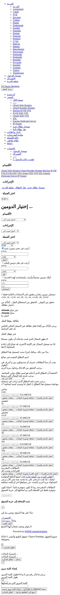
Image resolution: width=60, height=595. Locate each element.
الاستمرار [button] (6, 518)
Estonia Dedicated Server (24, 121)
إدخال (18, 559)
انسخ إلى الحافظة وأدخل (26, 592)
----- (14, 102)
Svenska (17, 67)
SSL (15, 118)
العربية (10, 3)
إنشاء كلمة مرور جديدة (11, 589)
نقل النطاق (21, 187)
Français (17, 36)
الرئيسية (11, 94)
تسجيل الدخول (14, 75)
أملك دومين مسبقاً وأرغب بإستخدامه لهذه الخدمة (27, 277)
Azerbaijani (18, 9)
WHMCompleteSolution (36, 531)
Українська (18, 73)
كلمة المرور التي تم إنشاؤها (14, 583)
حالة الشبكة (12, 137)
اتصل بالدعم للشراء (45, 398)
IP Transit (17, 124)
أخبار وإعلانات (13, 132)
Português (17, 54)
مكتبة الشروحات (15, 135)
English (16, 28)
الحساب (11, 148)
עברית (15, 41)
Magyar (16, 44)
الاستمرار (6, 495)
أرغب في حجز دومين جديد (16, 248)
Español (16, 65)
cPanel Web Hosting (22, 105)
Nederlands (18, 25)
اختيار (4, 260)
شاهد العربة (12, 81)
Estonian (17, 30)
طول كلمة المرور (9, 577)
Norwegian (18, 52)
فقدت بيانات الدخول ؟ (23, 159)
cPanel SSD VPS (21, 116)
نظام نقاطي (12, 140)
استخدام (5, 289)
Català (16, 12)
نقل (3, 274)
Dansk (16, 23)
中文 (15, 14)
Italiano (16, 46)
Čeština (16, 20)
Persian (16, 33)
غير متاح (5, 395)
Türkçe (16, 70)
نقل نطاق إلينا (19, 129)
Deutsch (16, 38)
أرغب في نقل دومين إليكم (16, 263)
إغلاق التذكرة (7, 559)
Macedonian (18, 49)
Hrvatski (17, 17)
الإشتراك (11, 78)
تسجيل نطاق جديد (21, 126)
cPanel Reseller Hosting (24, 108)
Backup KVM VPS (22, 110)
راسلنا (10, 143)
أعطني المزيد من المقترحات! (39, 476)
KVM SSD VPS (20, 113)
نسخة (43, 589)
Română (17, 59)
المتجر (10, 97)
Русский (17, 62)
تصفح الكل (18, 100)
